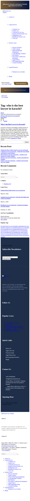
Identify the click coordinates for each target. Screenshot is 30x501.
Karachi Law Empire (12, 232)
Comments (14, 138)
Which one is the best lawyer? (14, 235)
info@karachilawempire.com (9, 446)
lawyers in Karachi (23, 233)
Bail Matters (9, 324)
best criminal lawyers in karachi (10, 227)
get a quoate (4, 219)
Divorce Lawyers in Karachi (19, 230)
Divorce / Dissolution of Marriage (14, 327)
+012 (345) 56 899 (6, 84)
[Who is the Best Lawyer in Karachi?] (10, 116)
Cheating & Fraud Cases (12, 323)
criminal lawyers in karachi (9, 230)
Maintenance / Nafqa (11, 329)
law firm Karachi (16, 233)
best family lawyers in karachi (22, 227)
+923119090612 (6, 450)
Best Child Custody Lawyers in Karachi (8, 226)
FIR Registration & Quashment (14, 326)
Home (2, 113)
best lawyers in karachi (11, 229)
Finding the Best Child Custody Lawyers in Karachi (14, 150)
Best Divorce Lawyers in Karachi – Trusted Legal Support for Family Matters (14, 155)
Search (2, 139)
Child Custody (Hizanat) (12, 330)
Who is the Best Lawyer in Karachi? (13, 124)
